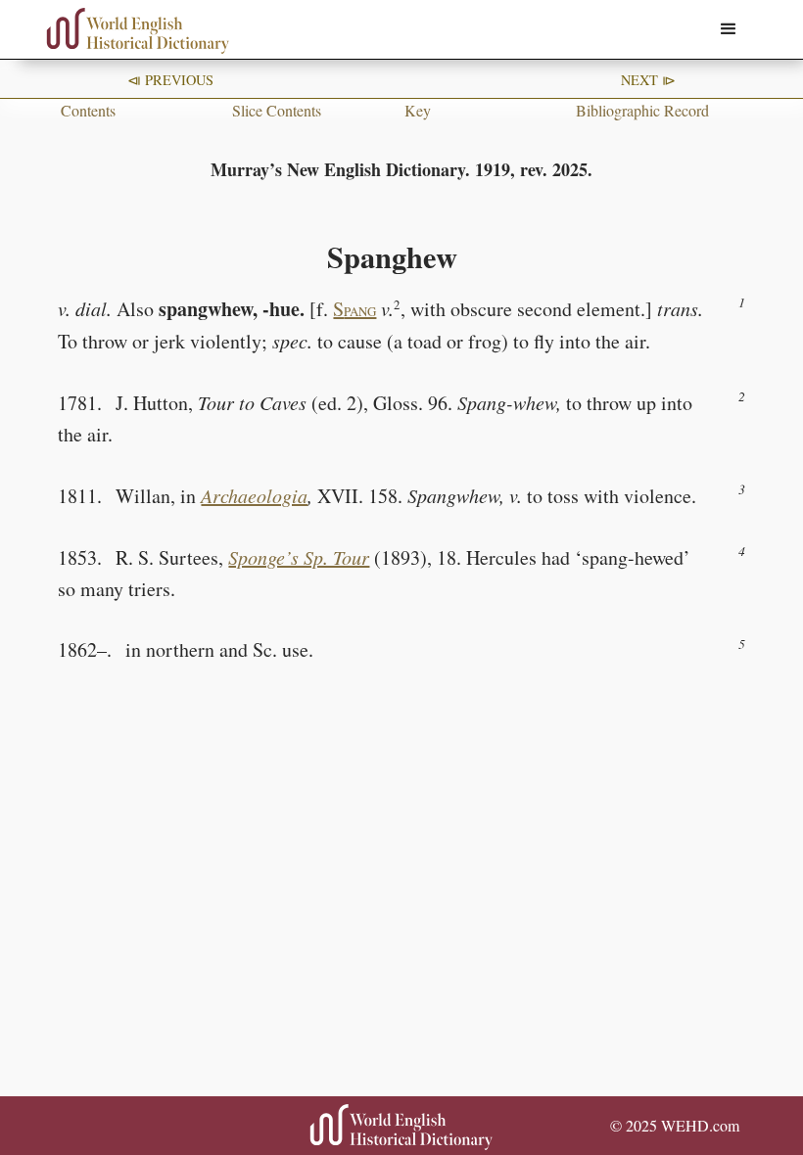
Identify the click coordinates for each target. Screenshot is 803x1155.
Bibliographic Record (642, 110)
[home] (138, 31)
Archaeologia (254, 495)
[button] (728, 29)
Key (417, 110)
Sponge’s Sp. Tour (298, 557)
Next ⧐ (648, 79)
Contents (88, 110)
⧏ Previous (170, 79)
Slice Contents (276, 110)
